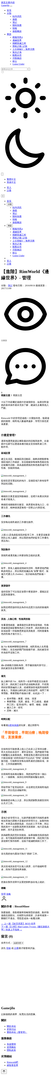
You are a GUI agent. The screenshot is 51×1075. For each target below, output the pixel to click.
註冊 (9, 190)
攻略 (8, 894)
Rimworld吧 (12, 1062)
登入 (9, 187)
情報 (14, 28)
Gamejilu (5, 5)
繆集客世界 (12, 1065)
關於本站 (11, 1026)
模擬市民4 (17, 37)
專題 (9, 34)
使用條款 (11, 1047)
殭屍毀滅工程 (19, 43)
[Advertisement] (25, 977)
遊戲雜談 (17, 31)
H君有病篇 (13, 725)
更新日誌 (11, 1029)
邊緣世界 (17, 40)
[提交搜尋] (29, 69)
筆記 (14, 22)
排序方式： (6, 943)
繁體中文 (11, 179)
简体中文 (11, 182)
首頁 (9, 10)
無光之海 (17, 52)
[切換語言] (2, 174)
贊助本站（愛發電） (17, 1032)
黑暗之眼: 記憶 (19, 46)
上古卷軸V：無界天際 (23, 49)
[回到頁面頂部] (4, 1071)
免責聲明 (11, 1044)
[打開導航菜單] (11, 6)
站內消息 (17, 16)
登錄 (8, 948)
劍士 (14, 61)
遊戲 (14, 19)
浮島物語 (17, 58)
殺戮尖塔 (17, 55)
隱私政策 (11, 1050)
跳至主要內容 (8, 2)
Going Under (18, 64)
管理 (3, 894)
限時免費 (17, 25)
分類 (9, 13)
